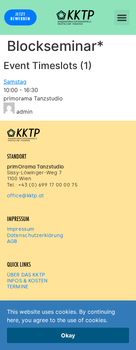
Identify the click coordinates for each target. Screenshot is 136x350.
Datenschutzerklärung (35, 235)
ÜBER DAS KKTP (26, 275)
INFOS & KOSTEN (27, 280)
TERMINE (18, 286)
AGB (12, 241)
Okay (68, 335)
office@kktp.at (26, 195)
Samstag (15, 81)
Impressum (21, 229)
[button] (122, 17)
